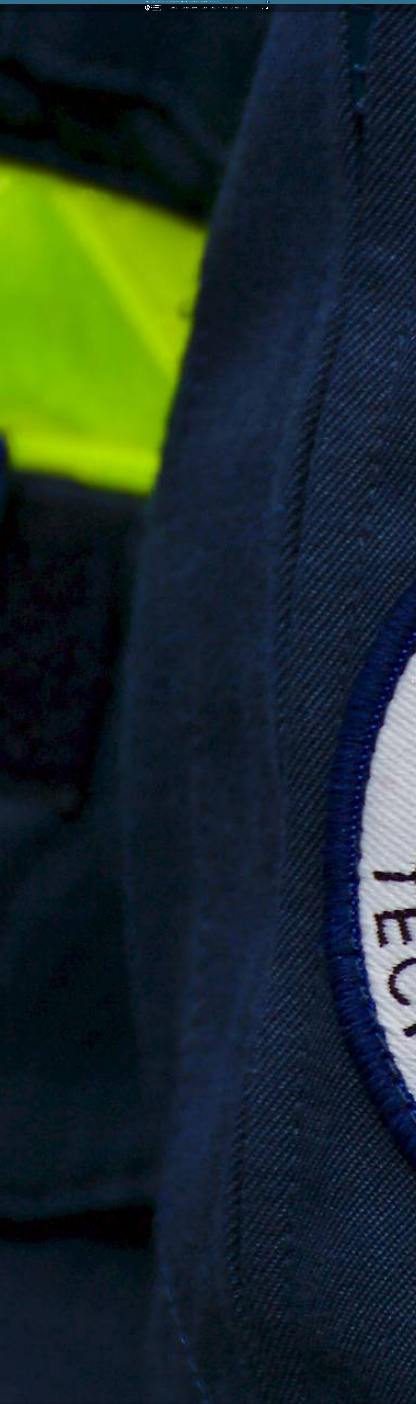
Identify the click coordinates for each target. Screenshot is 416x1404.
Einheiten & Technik (189, 8)
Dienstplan (235, 8)
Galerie (205, 8)
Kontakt (245, 8)
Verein (225, 8)
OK (268, 2)
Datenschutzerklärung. (226, 2)
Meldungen (174, 8)
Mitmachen (215, 8)
